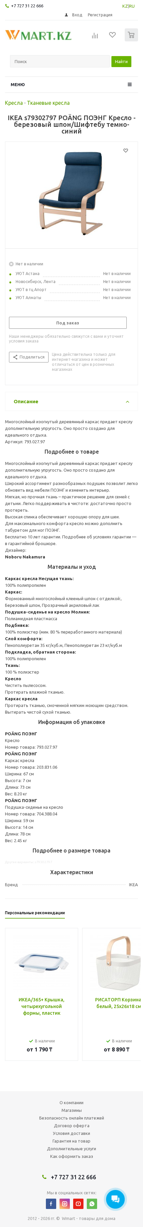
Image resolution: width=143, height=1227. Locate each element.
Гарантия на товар (71, 1141)
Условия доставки (71, 1133)
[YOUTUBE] (78, 1204)
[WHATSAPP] (92, 1204)
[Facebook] (51, 1204)
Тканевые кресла (48, 103)
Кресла (14, 103)
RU (132, 6)
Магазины (72, 1110)
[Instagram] (65, 1204)
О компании (71, 1102)
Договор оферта (71, 1125)
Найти (121, 61)
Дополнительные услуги (71, 1148)
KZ (125, 6)
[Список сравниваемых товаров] (95, 37)
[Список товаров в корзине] (132, 40)
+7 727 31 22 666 (27, 5)
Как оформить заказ (71, 1156)
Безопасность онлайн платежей (71, 1118)
